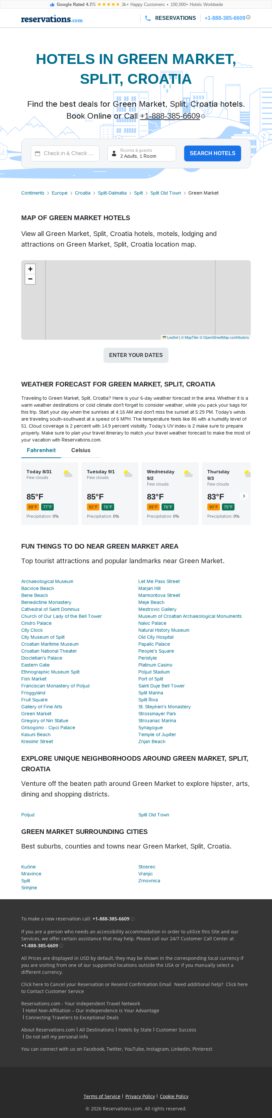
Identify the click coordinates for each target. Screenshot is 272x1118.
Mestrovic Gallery (157, 609)
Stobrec (147, 866)
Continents (32, 193)
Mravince (31, 873)
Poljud (27, 814)
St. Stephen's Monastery (164, 706)
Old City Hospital (155, 637)
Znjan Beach (152, 741)
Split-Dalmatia (112, 193)
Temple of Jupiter (157, 734)
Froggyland (33, 692)
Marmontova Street (159, 595)
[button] (30, 269)
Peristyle (147, 658)
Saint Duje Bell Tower (161, 685)
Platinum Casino (155, 665)
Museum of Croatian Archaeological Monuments (190, 616)
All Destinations (96, 1030)
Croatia (83, 193)
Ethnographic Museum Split (50, 672)
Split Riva (148, 699)
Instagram (157, 1049)
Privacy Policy (140, 1096)
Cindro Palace (36, 623)
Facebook (94, 1049)
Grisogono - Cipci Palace (48, 727)
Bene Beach (34, 595)
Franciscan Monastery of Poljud (55, 685)
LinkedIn (180, 1049)
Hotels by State (135, 1030)
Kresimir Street (37, 741)
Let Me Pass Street (159, 581)
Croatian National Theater (49, 651)
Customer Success (176, 1030)
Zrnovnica (149, 880)
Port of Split (150, 678)
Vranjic (145, 873)
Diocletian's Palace (41, 658)
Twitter (114, 1049)
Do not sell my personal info (57, 1036)
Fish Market (33, 678)
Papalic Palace (154, 644)
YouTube (134, 1049)
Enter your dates (136, 355)
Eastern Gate (35, 665)
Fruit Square (34, 699)
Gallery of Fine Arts (41, 706)
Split (138, 193)
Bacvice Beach (37, 588)
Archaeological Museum (47, 581)
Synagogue (150, 727)
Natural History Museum (163, 630)
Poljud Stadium (154, 672)
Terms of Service (102, 1096)
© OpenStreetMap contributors (224, 337)
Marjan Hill (149, 588)
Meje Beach (151, 602)
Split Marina (150, 692)
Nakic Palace (152, 623)
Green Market (36, 713)
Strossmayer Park (157, 713)
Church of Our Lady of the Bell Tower (61, 616)
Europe (60, 193)
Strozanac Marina (157, 720)
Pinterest (202, 1049)
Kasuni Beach (36, 734)
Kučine (28, 866)
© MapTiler (190, 337)
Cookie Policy (174, 1096)
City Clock (32, 630)
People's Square (156, 651)
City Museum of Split (43, 637)
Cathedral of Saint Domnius (50, 609)
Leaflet (172, 337)
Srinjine (29, 887)
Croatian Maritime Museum (50, 644)
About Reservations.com (48, 1030)
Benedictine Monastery (46, 602)
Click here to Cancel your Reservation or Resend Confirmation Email (96, 984)
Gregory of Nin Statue (44, 720)
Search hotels (213, 153)
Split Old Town (165, 193)
